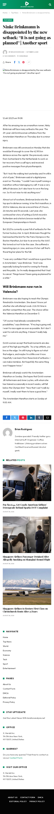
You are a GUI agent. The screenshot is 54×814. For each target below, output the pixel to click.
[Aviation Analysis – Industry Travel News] (27, 4)
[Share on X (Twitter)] (19, 62)
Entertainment (9, 668)
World (5, 646)
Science (6, 655)
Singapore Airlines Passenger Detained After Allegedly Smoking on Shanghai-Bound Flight (26, 558)
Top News (8, 20)
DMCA (5, 693)
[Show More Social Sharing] (29, 62)
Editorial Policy (9, 697)
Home (5, 637)
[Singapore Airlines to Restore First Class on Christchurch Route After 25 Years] (27, 586)
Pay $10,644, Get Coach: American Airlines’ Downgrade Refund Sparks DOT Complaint (25, 506)
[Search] (49, 4)
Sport (5, 664)
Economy (7, 650)
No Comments (10, 56)
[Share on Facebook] (14, 62)
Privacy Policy (9, 702)
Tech (5, 659)
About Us (7, 684)
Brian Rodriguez (17, 52)
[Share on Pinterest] (23, 62)
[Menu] (4, 4)
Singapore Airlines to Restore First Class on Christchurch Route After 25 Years (25, 610)
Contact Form (9, 689)
